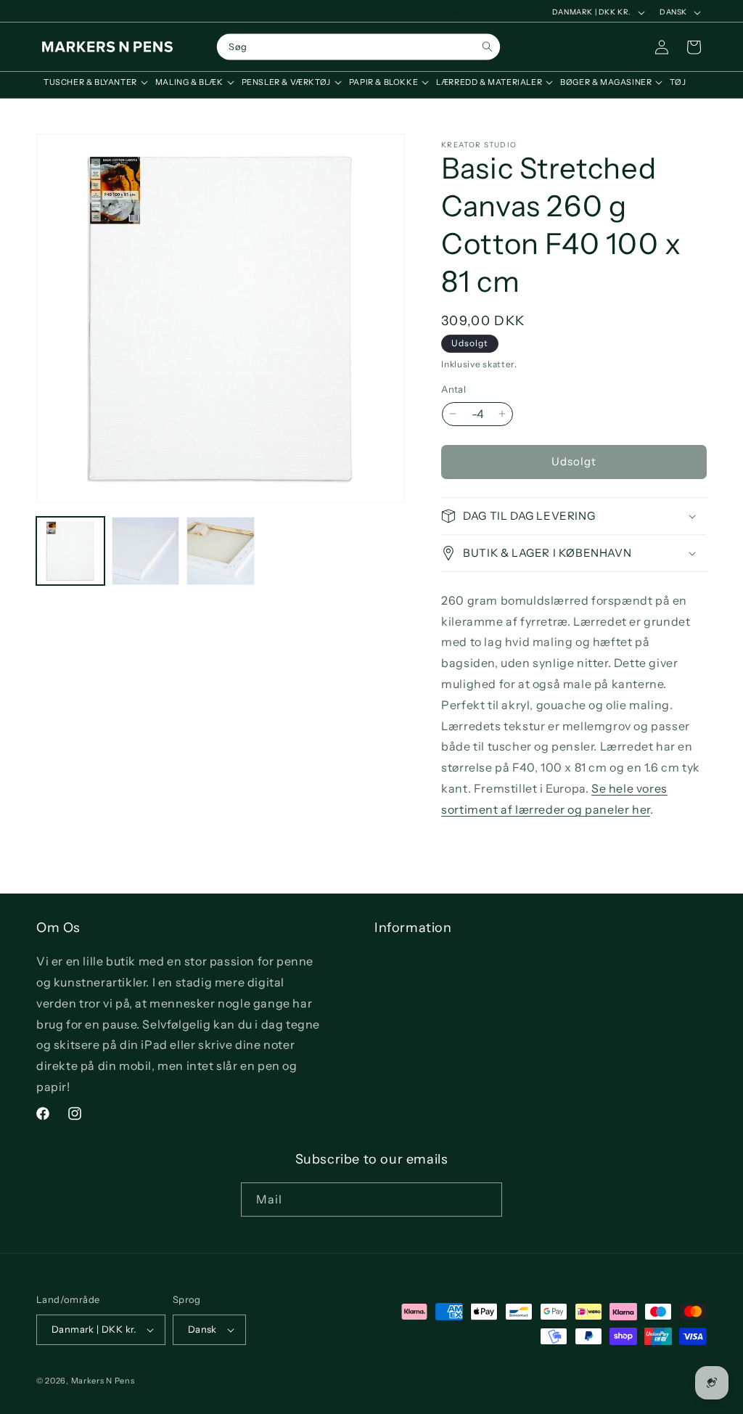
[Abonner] (485, 1199)
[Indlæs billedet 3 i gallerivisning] (220, 551)
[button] (92, 82)
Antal (453, 389)
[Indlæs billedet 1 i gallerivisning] (70, 551)
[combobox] (358, 47)
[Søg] (487, 47)
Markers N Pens (103, 1381)
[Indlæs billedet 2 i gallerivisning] (146, 551)
